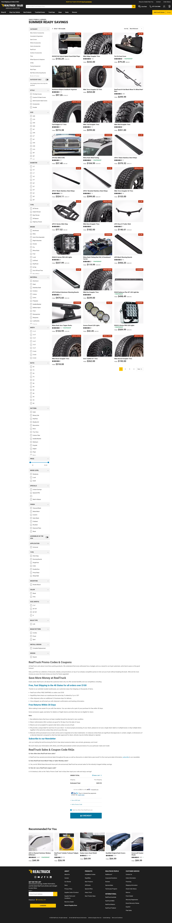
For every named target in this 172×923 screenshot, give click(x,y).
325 (34, 142)
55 (33, 373)
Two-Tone (35, 432)
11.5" (34, 331)
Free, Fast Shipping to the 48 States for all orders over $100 (58, 685)
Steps (60, 12)
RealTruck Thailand (110, 908)
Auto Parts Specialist (38, 237)
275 (34, 119)
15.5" (34, 344)
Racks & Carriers (34, 76)
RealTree (35, 418)
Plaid (34, 452)
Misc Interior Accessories (37, 33)
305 (34, 126)
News (66, 885)
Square (35, 657)
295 (34, 132)
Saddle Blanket (37, 304)
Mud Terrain (36, 215)
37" (34, 136)
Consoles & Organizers (36, 36)
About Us (67, 874)
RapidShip (88, 878)
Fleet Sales (129, 910)
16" (34, 170)
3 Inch (34, 351)
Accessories (36, 104)
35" (34, 129)
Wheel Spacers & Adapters (37, 59)
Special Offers (89, 889)
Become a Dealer (69, 901)
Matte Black (36, 511)
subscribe (126, 757)
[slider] (30, 462)
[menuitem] (3, 12)
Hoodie (35, 107)
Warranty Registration (132, 899)
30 (33, 396)
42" (34, 159)
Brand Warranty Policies (132, 903)
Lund (34, 257)
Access (35, 244)
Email (30, 890)
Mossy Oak (36, 415)
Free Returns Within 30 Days (42, 705)
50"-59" (35, 612)
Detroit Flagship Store (70, 905)
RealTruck (33, 49)
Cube (34, 566)
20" (34, 183)
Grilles (32, 63)
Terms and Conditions (117, 917)
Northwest (36, 230)
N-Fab (34, 267)
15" (34, 166)
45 (33, 386)
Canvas (35, 324)
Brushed (35, 524)
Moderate (35, 474)
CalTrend (35, 260)
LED (34, 624)
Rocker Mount (37, 584)
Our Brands (67, 881)
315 (34, 149)
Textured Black (37, 508)
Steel (34, 284)
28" (34, 196)
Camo (34, 297)
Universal (35, 547)
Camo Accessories (35, 46)
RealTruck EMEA (109, 900)
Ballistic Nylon (37, 307)
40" (34, 156)
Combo (35, 633)
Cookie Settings (106, 917)
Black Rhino (36, 274)
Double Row (36, 569)
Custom (35, 514)
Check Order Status (131, 889)
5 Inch (34, 354)
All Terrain (35, 208)
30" (34, 199)
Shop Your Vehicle (14, 12)
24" (34, 189)
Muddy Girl (36, 422)
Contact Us (129, 874)
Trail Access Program (111, 889)
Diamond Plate (37, 528)
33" (34, 139)
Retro (34, 455)
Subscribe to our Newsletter (42, 738)
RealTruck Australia (110, 897)
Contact (158, 2)
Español (128, 907)
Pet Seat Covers (37, 94)
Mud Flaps (33, 69)
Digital (34, 448)
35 (33, 400)
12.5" (34, 334)
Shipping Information (132, 885)
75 (33, 376)
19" (34, 179)
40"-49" (35, 608)
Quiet (34, 480)
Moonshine (36, 425)
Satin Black (36, 518)
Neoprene (35, 317)
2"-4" (34, 605)
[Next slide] (141, 847)
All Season (36, 218)
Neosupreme (36, 314)
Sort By (126, 28)
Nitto (34, 234)
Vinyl (34, 311)
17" (34, 173)
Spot (34, 639)
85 (33, 403)
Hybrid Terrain (37, 212)
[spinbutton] (32, 465)
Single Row (36, 562)
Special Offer (36, 493)
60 (33, 366)
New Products (27, 12)
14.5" (34, 341)
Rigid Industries (37, 240)
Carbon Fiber (36, 435)
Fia (34, 247)
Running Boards (37, 559)
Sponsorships (109, 885)
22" (34, 186)
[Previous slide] (30, 847)
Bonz (34, 428)
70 (33, 370)
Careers (66, 878)
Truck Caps (51, 12)
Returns (128, 892)
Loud (34, 477)
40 (33, 393)
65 (33, 380)
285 (34, 116)
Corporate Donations (111, 878)
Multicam (35, 442)
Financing (128, 881)
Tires (31, 56)
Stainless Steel (37, 287)
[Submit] (55, 894)
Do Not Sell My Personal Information (78, 917)
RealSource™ (108, 874)
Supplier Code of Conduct (71, 892)
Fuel (34, 254)
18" (34, 176)
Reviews (107, 881)
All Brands (88, 885)
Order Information (131, 878)
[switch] (39, 79)
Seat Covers (33, 39)
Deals (67, 12)
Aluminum (36, 281)
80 (33, 390)
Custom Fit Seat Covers (39, 97)
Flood (34, 636)
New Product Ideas (90, 896)
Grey (34, 596)
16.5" (34, 348)
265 (34, 122)
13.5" (34, 338)
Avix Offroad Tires (38, 270)
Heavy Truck (88, 892)
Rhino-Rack (36, 250)
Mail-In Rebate (37, 499)
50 (33, 383)
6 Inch (34, 358)
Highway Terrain (37, 222)
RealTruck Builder (87, 2)
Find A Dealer (129, 896)
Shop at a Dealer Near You (146, 2)
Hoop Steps (36, 572)
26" (34, 193)
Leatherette (36, 321)
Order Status (167, 2)
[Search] (133, 6)
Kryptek (35, 445)
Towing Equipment (35, 66)
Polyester (35, 301)
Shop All (3, 12)
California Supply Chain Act (94, 917)
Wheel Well (36, 576)
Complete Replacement (39, 648)
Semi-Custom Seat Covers (40, 100)
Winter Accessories (35, 43)
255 (34, 146)
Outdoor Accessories (36, 53)
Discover (74, 12)
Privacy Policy (68, 889)
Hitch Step (36, 556)
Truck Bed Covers (40, 12)
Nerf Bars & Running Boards (38, 73)
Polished (35, 521)
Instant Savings (37, 489)
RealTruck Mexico (110, 904)
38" (34, 152)
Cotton (35, 294)
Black (34, 531)
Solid (34, 412)
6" (33, 615)
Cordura (35, 291)
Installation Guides (90, 874)
